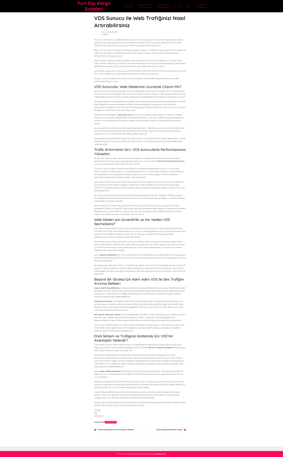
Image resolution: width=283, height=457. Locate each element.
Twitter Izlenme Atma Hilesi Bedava (201, 6)
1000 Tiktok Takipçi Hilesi (128, 6)
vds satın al (98, 416)
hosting (97, 410)
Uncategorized (110, 422)
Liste (174, 6)
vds (95, 413)
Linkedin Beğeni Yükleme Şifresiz (163, 6)
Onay (181, 6)
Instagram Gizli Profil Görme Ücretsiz (144, 6)
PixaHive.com (160, 454)
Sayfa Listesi (188, 6)
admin (105, 34)
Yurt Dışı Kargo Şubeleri (94, 6)
